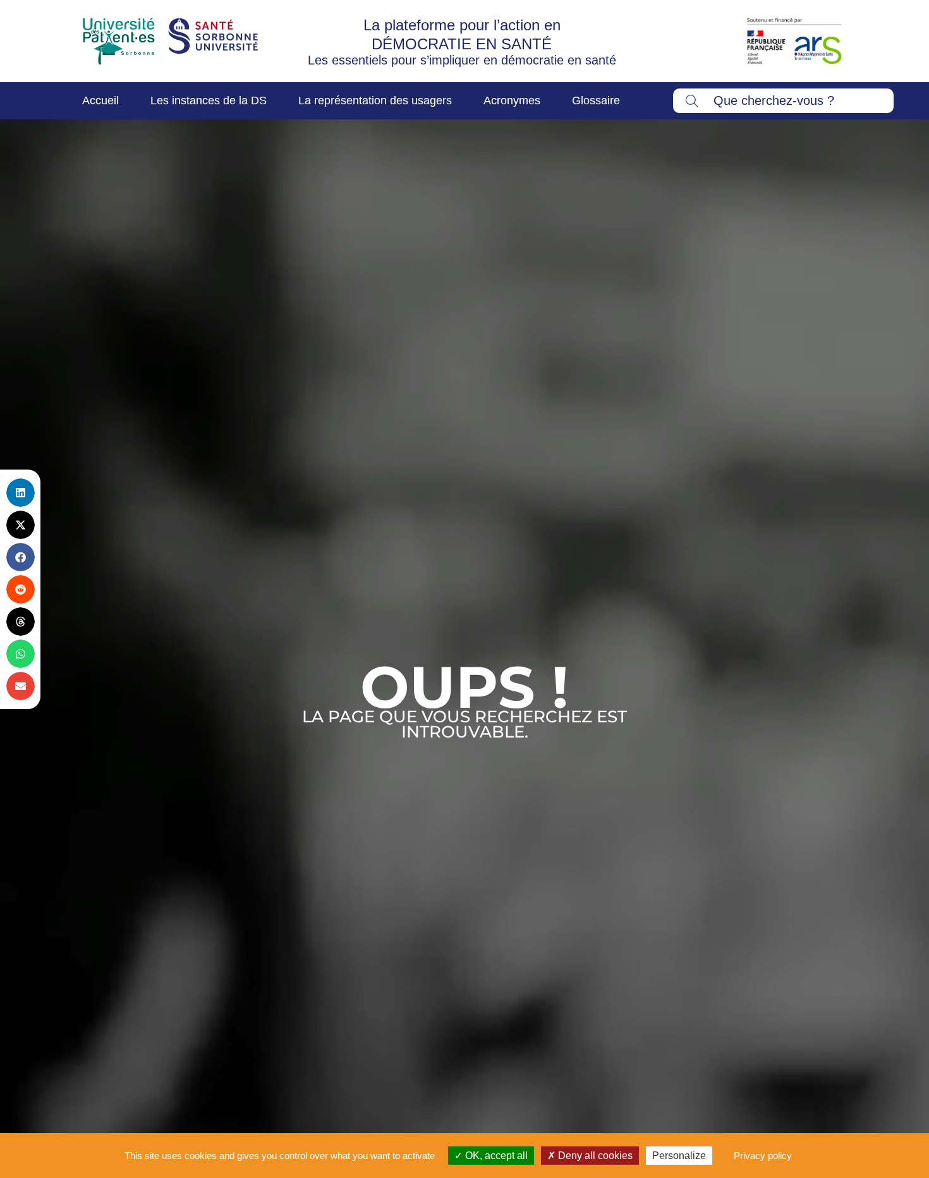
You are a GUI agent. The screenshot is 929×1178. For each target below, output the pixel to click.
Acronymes (511, 100)
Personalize (679, 1155)
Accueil (100, 100)
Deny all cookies (594, 1155)
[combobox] (783, 100)
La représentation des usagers (375, 100)
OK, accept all (495, 1155)
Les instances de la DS (208, 100)
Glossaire (596, 100)
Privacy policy (763, 1155)
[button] (20, 492)
